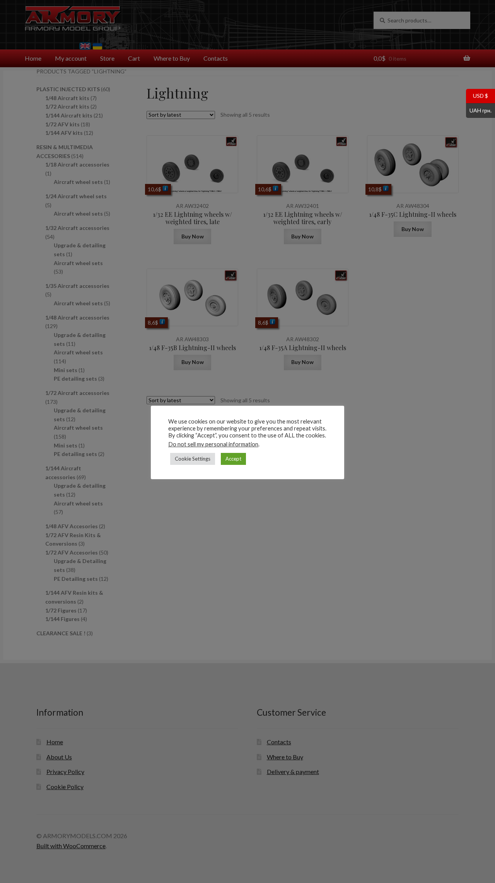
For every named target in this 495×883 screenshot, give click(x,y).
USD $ (477, 95)
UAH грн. (479, 109)
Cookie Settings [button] (192, 459)
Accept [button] (233, 459)
